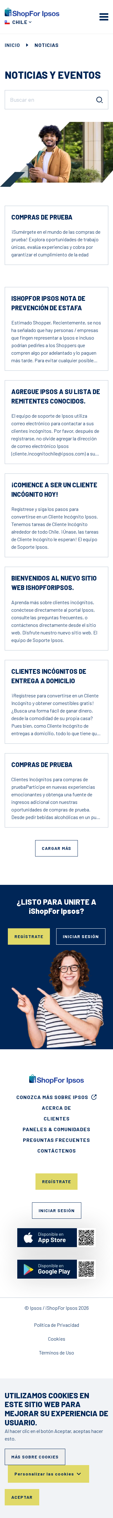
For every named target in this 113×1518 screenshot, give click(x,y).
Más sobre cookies (35, 1456)
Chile (20, 22)
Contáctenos (56, 1151)
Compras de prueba (42, 217)
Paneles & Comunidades (56, 1129)
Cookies (56, 1339)
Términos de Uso (56, 1352)
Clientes (57, 1118)
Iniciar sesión (81, 936)
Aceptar (22, 1497)
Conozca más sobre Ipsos (52, 1097)
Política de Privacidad (56, 1325)
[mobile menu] (104, 16)
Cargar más (56, 848)
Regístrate (28, 936)
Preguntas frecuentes (56, 1140)
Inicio (12, 45)
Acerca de (56, 1108)
